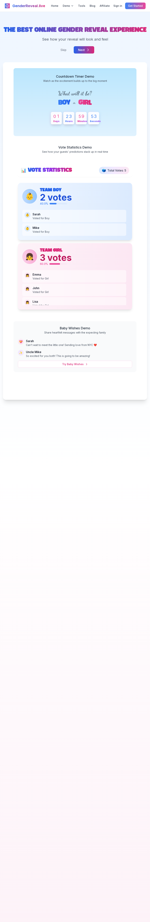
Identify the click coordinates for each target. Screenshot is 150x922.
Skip (63, 50)
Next (81, 50)
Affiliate (105, 5)
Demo (66, 5)
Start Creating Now (75, 389)
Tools (81, 5)
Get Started (135, 5)
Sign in (117, 5)
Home (54, 5)
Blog (92, 5)
